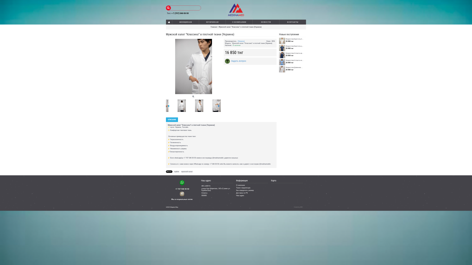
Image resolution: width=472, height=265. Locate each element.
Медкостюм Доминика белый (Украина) (295, 67)
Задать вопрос (238, 61)
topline (176, 171)
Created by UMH (298, 207)
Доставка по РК (242, 193)
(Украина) (241, 41)
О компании (240, 185)
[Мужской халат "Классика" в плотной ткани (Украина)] (183, 105)
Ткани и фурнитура (243, 188)
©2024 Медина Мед (172, 207)
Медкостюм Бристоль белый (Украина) (295, 39)
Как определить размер (245, 190)
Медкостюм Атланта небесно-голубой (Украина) (295, 60)
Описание (172, 120)
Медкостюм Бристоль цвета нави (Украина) (295, 46)
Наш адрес (240, 195)
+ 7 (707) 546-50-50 (180, 13)
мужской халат (187, 171)
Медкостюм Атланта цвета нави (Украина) (295, 53)
